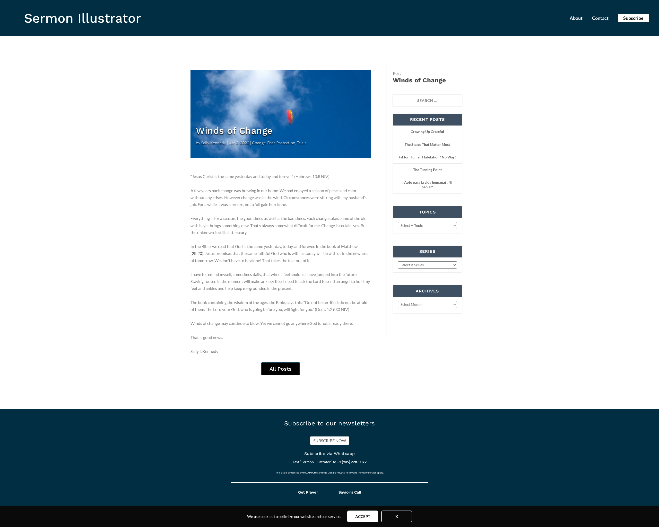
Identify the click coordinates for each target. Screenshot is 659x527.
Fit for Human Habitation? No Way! (427, 157)
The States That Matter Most (427, 144)
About (576, 18)
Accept (362, 516)
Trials (301, 142)
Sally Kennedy (213, 142)
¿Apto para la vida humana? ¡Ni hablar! (427, 184)
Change (259, 142)
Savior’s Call (350, 492)
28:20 (197, 253)
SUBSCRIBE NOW (329, 440)
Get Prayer (308, 492)
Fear (271, 142)
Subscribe (633, 18)
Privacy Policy (344, 472)
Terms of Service (367, 472)
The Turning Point (427, 169)
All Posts (281, 369)
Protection (285, 142)
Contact (600, 18)
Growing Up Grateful (427, 131)
